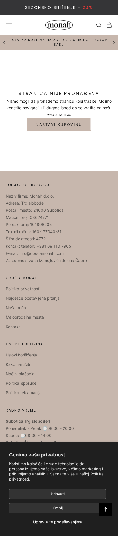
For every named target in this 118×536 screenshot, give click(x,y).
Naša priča (16, 307)
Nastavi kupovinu (59, 124)
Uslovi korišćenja (21, 354)
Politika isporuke (21, 383)
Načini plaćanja (20, 373)
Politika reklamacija (24, 392)
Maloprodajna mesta (25, 317)
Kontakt (13, 326)
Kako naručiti (18, 364)
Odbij (58, 507)
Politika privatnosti (23, 288)
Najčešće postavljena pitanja (33, 298)
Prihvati (58, 493)
